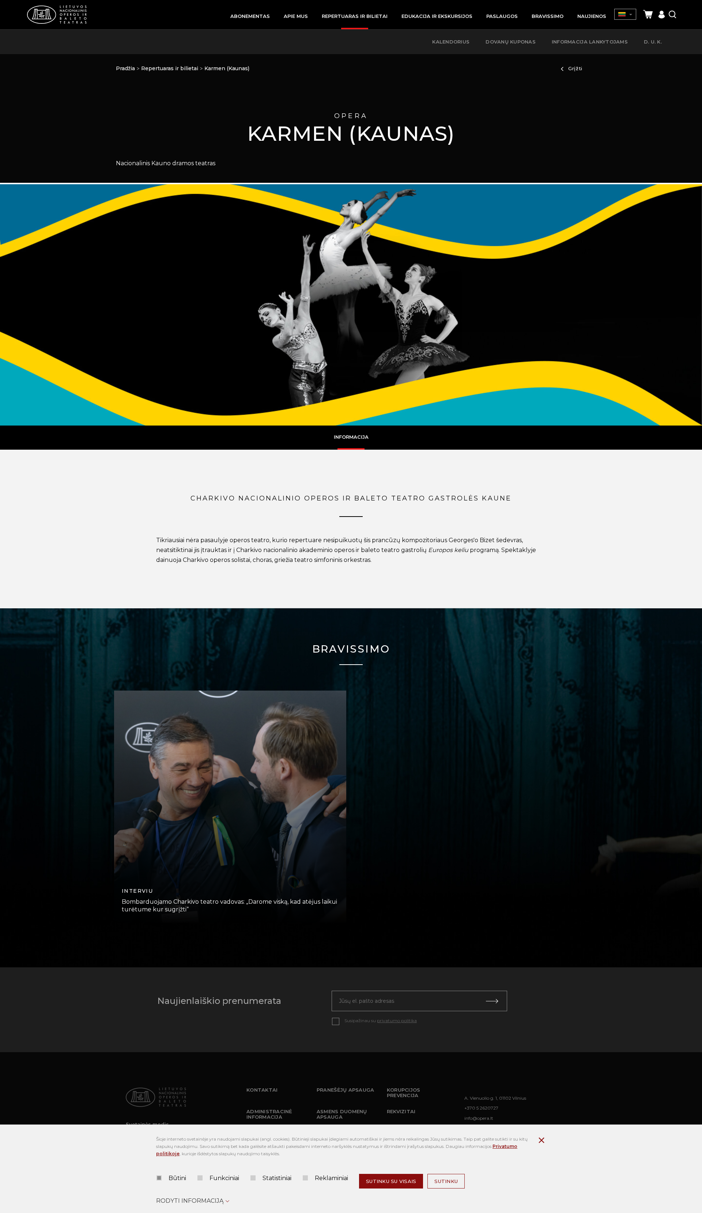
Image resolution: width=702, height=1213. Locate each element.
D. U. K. (653, 42)
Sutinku (446, 1181)
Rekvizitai (401, 1111)
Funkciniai (224, 1178)
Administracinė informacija (269, 1114)
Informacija (351, 437)
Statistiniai (277, 1178)
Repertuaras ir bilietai (169, 68)
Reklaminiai (331, 1178)
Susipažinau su (380, 1020)
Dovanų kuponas (511, 42)
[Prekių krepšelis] (648, 14)
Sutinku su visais (391, 1181)
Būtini (177, 1178)
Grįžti (575, 68)
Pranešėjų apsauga (345, 1090)
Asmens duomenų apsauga (342, 1114)
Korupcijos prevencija (403, 1093)
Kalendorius (450, 42)
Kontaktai (262, 1090)
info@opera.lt (478, 1118)
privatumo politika (397, 1020)
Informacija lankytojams (590, 42)
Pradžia (125, 68)
